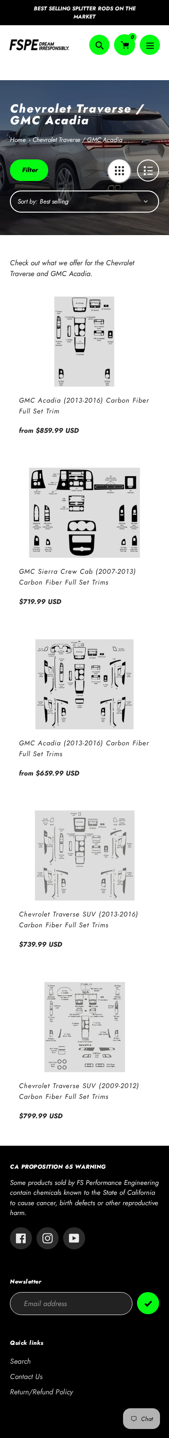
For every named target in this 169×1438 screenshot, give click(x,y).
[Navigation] (150, 45)
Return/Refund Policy (41, 1392)
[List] (148, 170)
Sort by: (27, 201)
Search (20, 1361)
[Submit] (148, 1303)
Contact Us (26, 1376)
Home (18, 139)
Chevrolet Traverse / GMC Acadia (77, 139)
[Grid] (119, 170)
